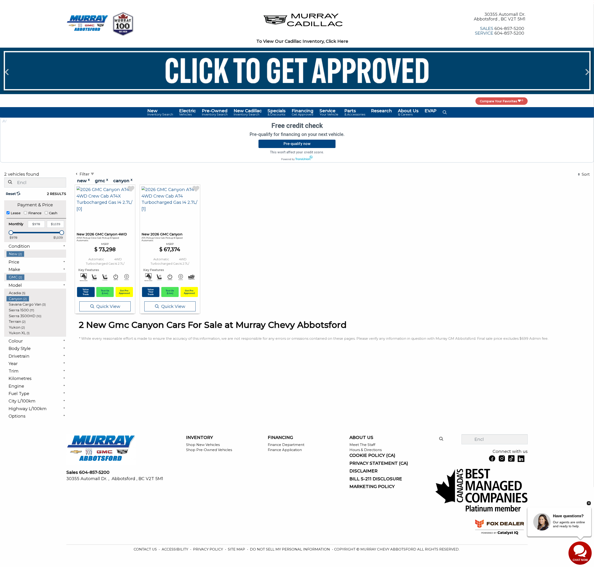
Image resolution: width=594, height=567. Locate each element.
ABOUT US (361, 437)
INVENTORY (199, 437)
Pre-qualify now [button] (297, 144)
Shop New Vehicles (203, 445)
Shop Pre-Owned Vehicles (209, 450)
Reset (11, 194)
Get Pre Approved (124, 291)
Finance (35, 213)
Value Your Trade (86, 292)
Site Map (237, 549)
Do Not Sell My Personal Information (290, 549)
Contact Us (146, 549)
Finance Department (286, 445)
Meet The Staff (362, 445)
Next (587, 71)
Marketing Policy (372, 486)
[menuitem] (36, 254)
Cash (53, 213)
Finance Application (285, 450)
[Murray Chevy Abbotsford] (87, 23)
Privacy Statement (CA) (378, 463)
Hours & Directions (365, 450)
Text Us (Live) (105, 291)
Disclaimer (363, 471)
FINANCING (280, 437)
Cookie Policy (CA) (372, 455)
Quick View (108, 306)
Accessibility (175, 549)
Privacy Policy (208, 549)
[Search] (10, 182)
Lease (16, 213)
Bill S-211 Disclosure (375, 479)
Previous (6, 71)
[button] (160, 112)
